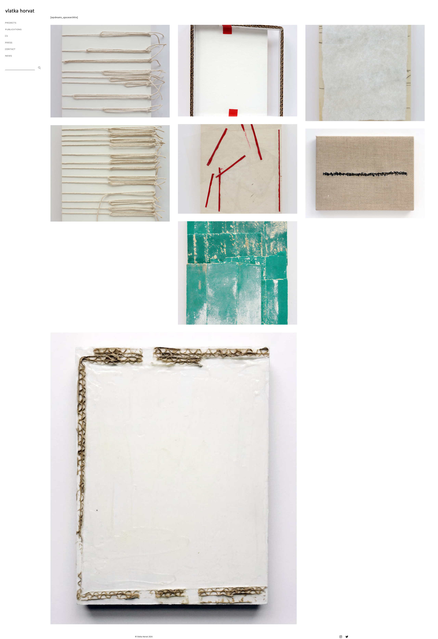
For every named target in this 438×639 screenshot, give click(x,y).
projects (10, 23)
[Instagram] (340, 636)
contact (10, 49)
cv (6, 36)
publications (13, 29)
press (8, 42)
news (8, 56)
